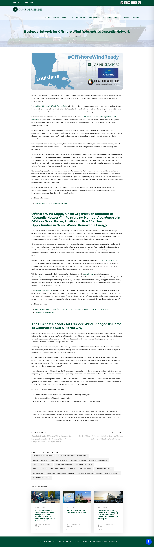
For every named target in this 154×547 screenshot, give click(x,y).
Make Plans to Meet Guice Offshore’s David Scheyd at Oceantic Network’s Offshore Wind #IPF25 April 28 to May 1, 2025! (45, 516)
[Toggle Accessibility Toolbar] (148, 541)
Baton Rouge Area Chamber (43, 455)
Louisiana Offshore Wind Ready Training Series (51, 203)
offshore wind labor (64, 464)
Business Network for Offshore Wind (72, 455)
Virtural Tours (78, 17)
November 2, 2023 (77, 36)
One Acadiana (38, 473)
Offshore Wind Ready (84, 464)
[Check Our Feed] (135, 2)
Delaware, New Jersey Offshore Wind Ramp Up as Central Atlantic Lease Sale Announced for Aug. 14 (108, 515)
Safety (117, 17)
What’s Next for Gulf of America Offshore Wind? (77, 512)
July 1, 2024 (102, 508)
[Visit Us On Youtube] (129, 2)
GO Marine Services (91, 117)
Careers (107, 17)
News (126, 17)
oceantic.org (88, 274)
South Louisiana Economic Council (60, 473)
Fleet (65, 17)
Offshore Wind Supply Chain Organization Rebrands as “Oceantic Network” (62, 469)
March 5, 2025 (40, 508)
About (56, 17)
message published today (43, 290)
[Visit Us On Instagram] (139, 2)
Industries (94, 17)
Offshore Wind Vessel (104, 469)
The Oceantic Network (41, 477)
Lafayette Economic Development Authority (50, 460)
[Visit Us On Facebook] (125, 2)
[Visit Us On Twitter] (122, 2)
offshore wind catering (42, 464)
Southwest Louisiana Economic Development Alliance (99, 473)
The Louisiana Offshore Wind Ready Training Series (49, 106)
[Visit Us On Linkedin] (132, 2)
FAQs (39, 277)
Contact (136, 17)
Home (47, 17)
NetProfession (110, 542)
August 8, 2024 (72, 508)
